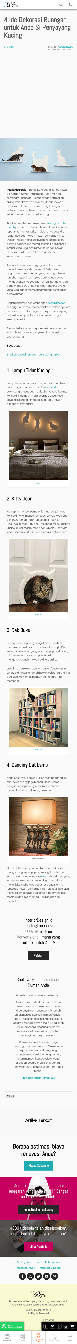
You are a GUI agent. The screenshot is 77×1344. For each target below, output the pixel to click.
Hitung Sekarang (38, 1166)
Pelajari (38, 955)
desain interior (55, 303)
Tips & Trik (9, 47)
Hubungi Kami (52, 1262)
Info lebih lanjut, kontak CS (38, 1078)
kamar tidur (51, 387)
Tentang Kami (24, 1262)
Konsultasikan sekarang (38, 1209)
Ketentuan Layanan (50, 1268)
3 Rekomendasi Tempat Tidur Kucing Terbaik (34, 354)
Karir (38, 1262)
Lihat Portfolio (38, 1246)
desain (45, 876)
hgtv (38, 483)
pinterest (38, 614)
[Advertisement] (38, 97)
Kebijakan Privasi (26, 1268)
